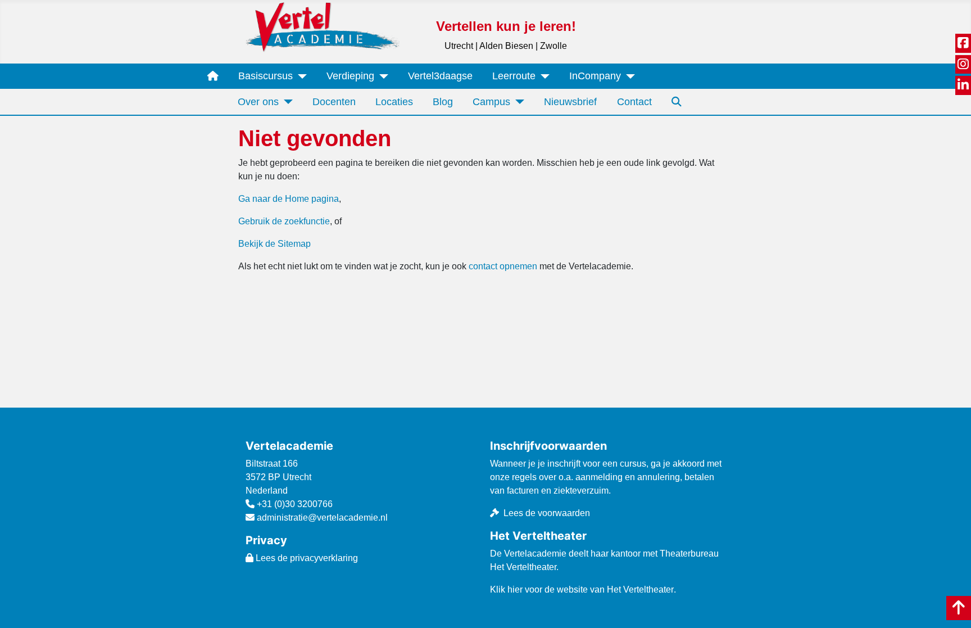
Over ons (258, 101)
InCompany (595, 76)
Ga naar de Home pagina (288, 199)
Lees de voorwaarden (546, 513)
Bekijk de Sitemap (274, 244)
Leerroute (514, 76)
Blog (443, 101)
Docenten (334, 101)
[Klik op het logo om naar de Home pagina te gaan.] (323, 26)
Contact (634, 101)
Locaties (394, 101)
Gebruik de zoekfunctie (284, 221)
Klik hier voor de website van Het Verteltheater (582, 589)
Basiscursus (265, 76)
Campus (491, 101)
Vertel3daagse (440, 76)
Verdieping (350, 76)
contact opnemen (503, 266)
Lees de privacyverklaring (305, 558)
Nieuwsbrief (570, 101)
